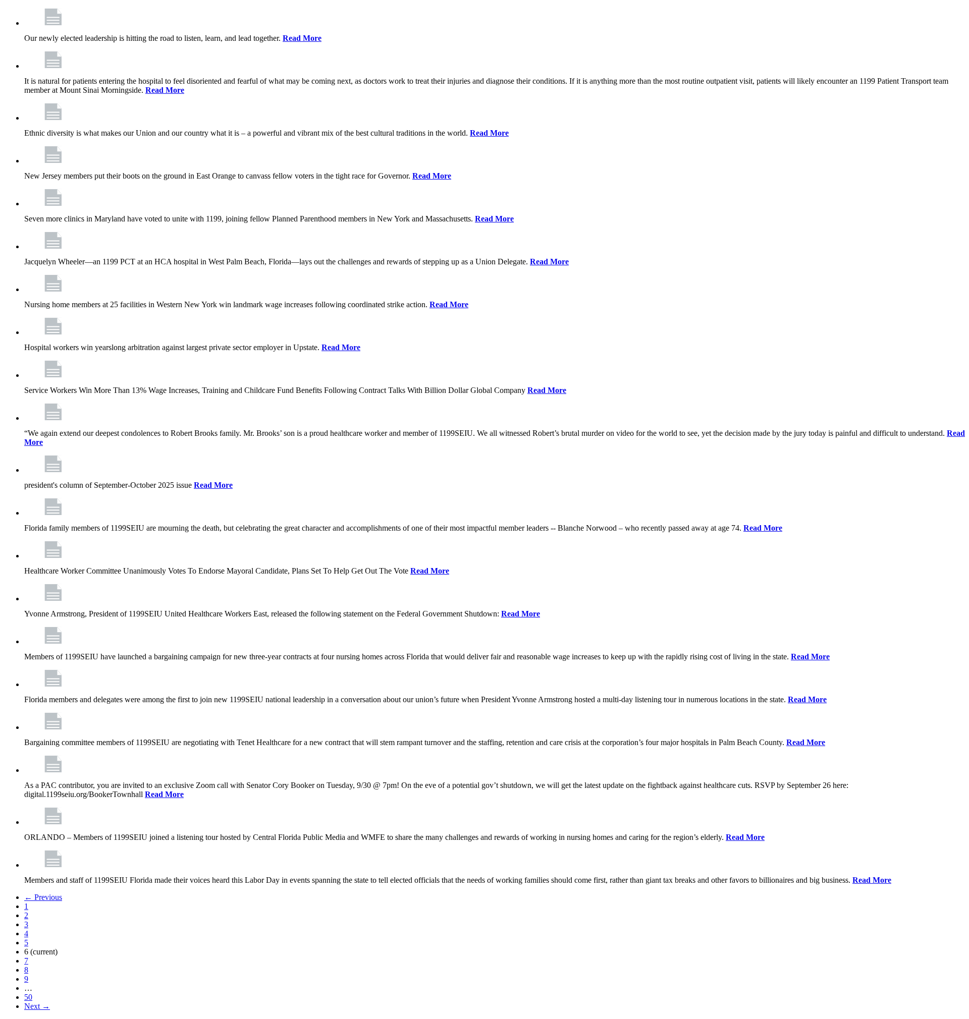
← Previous (43, 897)
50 (28, 997)
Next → (37, 1006)
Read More (302, 38)
